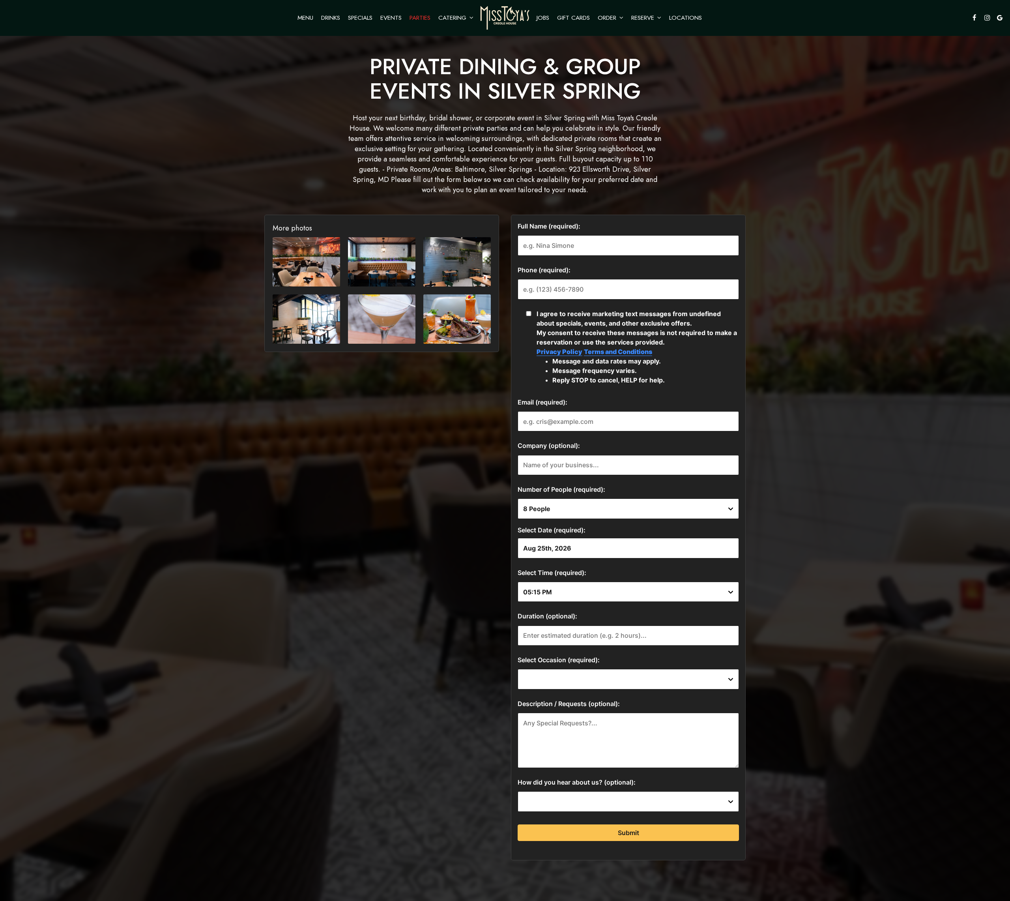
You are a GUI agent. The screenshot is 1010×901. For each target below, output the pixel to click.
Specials (360, 18)
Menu (305, 18)
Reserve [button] (643, 18)
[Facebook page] (974, 17)
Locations (685, 18)
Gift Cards (573, 18)
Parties (420, 18)
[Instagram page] (987, 17)
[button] (306, 262)
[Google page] (999, 17)
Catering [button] (453, 18)
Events (391, 18)
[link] (505, 18)
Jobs (543, 18)
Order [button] (608, 18)
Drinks (330, 18)
